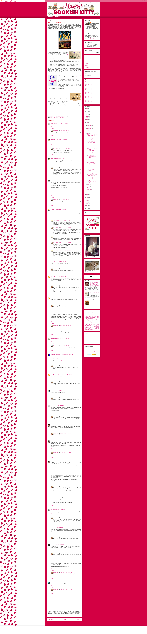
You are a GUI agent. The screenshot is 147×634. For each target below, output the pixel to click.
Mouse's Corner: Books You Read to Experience (91, 167)
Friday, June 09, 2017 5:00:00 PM (67, 354)
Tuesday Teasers (88, 326)
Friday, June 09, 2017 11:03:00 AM (60, 180)
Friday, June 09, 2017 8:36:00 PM (65, 305)
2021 (87, 116)
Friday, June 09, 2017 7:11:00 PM (60, 390)
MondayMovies (96, 318)
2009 (87, 203)
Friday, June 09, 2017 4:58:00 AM (61, 139)
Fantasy (97, 315)
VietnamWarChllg (88, 327)
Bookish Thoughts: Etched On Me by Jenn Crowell (92, 175)
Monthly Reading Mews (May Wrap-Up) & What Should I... (91, 181)
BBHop (53, 117)
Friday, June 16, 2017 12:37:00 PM (66, 553)
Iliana (51, 509)
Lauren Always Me (54, 338)
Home (65, 619)
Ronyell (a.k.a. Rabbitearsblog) (56, 354)
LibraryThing (87, 61)
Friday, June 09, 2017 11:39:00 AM (60, 261)
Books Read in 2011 (88, 96)
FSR (94, 315)
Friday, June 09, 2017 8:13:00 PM (65, 199)
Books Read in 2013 (88, 93)
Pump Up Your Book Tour (94, 321)
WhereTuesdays (87, 328)
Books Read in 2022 (88, 81)
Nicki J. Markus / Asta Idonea (56, 374)
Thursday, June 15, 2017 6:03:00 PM (60, 582)
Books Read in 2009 (88, 98)
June (88, 133)
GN (88, 317)
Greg (51, 405)
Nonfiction (90, 320)
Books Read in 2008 (88, 100)
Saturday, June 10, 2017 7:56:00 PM (64, 250)
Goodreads (87, 59)
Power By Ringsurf (92, 349)
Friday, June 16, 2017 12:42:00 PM (66, 589)
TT (98, 325)
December (89, 123)
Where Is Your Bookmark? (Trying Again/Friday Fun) (92, 135)
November (89, 125)
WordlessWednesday (95, 328)
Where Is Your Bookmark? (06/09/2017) (92, 173)
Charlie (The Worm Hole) (55, 561)
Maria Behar (53, 461)
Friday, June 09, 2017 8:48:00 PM (65, 345)
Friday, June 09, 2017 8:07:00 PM (65, 130)
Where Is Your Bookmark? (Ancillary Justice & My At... (92, 160)
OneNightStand (94, 320)
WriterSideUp (53, 209)
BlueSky (86, 65)
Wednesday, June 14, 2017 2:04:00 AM (66, 561)
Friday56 (62, 117)
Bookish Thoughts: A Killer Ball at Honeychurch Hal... (92, 178)
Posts (87, 73)
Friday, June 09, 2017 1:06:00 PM (60, 276)
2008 (87, 205)
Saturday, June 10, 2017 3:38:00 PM (59, 509)
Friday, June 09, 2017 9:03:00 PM (65, 365)
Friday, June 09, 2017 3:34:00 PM (63, 338)
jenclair (52, 158)
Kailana (52, 582)
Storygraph (87, 57)
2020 (87, 117)
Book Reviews (57, 16)
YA (92, 329)
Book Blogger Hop (57, 358)
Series (90, 324)
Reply (51, 126)
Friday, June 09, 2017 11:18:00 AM (61, 209)
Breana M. (52, 261)
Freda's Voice (76, 76)
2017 (51, 117)
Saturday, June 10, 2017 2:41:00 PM (66, 452)
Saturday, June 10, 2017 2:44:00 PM (61, 461)
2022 (87, 114)
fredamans (52, 390)
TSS (96, 325)
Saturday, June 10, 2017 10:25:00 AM (59, 405)
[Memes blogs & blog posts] (89, 354)
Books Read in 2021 (88, 83)
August (88, 130)
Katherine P (53, 276)
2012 (87, 199)
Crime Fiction (88, 315)
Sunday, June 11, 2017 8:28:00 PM (59, 544)
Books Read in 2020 (88, 84)
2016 (87, 192)
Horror (98, 317)
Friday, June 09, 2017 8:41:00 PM (65, 325)
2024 (87, 111)
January (88, 190)
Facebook (87, 67)
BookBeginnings (58, 117)
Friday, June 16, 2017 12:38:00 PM (66, 572)
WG (92, 327)
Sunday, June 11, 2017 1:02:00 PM (58, 527)
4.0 (92, 312)
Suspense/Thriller (88, 325)
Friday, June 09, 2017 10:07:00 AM (59, 158)
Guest (91, 317)
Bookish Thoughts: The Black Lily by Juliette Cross (91, 163)
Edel (51, 527)
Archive (98, 312)
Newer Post (50, 619)
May (88, 184)
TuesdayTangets (96, 326)
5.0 (95, 312)
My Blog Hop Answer (54, 193)
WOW (94, 327)
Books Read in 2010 (88, 97)
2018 (87, 120)
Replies (53, 128)
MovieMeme (87, 319)
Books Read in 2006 (88, 102)
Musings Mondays (95, 319)
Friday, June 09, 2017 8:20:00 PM (64, 220)
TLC (93, 325)
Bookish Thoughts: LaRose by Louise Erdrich (91, 139)
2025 (87, 109)
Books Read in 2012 (88, 94)
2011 (87, 200)
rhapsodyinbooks (54, 123)
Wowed (86, 329)
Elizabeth (52, 180)
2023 (87, 113)
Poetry (89, 321)
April (88, 186)
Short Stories (96, 324)
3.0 (88, 312)
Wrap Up (90, 329)
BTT (89, 314)
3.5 (90, 312)
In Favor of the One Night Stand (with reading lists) (94, 301)
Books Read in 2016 (88, 89)
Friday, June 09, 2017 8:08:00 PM (65, 148)
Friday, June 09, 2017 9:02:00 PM (65, 242)
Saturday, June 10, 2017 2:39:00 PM (66, 416)
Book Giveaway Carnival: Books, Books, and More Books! (94, 293)
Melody (52, 544)
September (89, 128)
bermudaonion (53, 139)
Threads (86, 63)
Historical (94, 317)
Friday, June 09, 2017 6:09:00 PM (66, 374)
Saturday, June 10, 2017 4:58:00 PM (66, 486)
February (89, 189)
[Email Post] (67, 116)
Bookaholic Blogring (92, 348)
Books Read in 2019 (88, 85)
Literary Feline (55, 130)
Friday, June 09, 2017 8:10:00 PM (65, 167)
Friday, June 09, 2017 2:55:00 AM (62, 123)
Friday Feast (91, 316)
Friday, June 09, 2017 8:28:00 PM (64, 236)
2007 (87, 206)
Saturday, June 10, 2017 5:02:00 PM (66, 517)
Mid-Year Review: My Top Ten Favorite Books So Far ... (91, 142)
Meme (91, 318)
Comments (88, 75)
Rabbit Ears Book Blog (58, 360)
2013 (87, 197)
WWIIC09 (97, 327)
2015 (87, 194)
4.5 (94, 312)
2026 (87, 108)
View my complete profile (89, 38)
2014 (87, 195)
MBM (89, 318)
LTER (86, 318)
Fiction (86, 316)
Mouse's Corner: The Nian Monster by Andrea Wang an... (91, 146)
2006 (87, 208)
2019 (87, 119)
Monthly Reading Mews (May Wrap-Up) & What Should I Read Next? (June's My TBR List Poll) (94, 284)
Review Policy (50, 16)
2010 (87, 202)
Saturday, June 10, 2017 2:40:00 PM (66, 433)
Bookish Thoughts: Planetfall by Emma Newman (91, 153)
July (88, 131)
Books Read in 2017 (88, 88)
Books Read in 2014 (88, 92)
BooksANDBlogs (92, 351)
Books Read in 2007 (88, 101)
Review (93, 323)
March (88, 187)
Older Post (79, 619)
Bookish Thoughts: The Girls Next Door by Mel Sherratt (91, 156)
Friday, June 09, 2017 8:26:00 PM (65, 227)
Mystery (86, 320)
